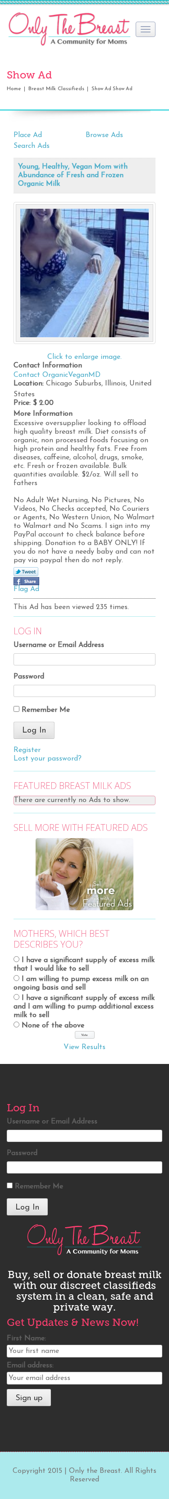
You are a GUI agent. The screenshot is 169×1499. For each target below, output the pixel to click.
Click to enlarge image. (84, 357)
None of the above (53, 1025)
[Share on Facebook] (26, 581)
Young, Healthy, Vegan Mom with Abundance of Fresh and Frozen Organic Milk (73, 175)
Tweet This (26, 572)
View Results (84, 1047)
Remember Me (46, 710)
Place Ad (28, 135)
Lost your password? (48, 758)
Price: (22, 403)
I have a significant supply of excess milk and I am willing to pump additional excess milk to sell (84, 1007)
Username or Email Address (59, 645)
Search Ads (32, 146)
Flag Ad (26, 589)
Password (29, 676)
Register (27, 750)
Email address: (30, 1365)
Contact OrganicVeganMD (57, 375)
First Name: (26, 1338)
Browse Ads (104, 135)
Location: (29, 383)
